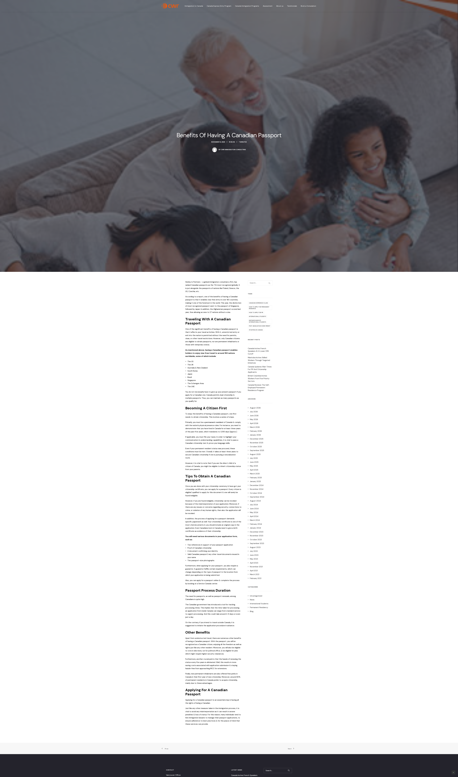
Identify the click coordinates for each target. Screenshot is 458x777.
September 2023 (257, 543)
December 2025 (256, 439)
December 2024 (256, 485)
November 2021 (256, 566)
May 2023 (254, 559)
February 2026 (256, 431)
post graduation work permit (259, 326)
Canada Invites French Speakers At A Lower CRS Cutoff (258, 351)
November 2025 (256, 442)
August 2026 (255, 408)
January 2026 (255, 435)
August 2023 (255, 547)
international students (257, 316)
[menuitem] (195, 6)
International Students (259, 603)
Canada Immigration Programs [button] (247, 6)
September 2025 (257, 450)
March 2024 (255, 520)
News (252, 600)
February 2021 (255, 578)
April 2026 (254, 423)
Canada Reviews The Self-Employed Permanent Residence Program (259, 388)
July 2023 (254, 551)
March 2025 (255, 473)
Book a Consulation (308, 6)
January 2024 (255, 528)
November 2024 (256, 489)
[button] (269, 283)
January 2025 (255, 481)
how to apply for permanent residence (259, 307)
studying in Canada (256, 330)
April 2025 (254, 470)
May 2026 (254, 419)
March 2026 (255, 427)
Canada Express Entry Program (219, 6)
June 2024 (254, 508)
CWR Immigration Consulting (233, 150)
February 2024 (256, 524)
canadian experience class (258, 303)
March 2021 (254, 574)
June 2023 (254, 555)
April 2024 (254, 516)
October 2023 (256, 539)
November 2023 (256, 535)
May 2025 (254, 466)
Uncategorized (256, 596)
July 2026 (254, 411)
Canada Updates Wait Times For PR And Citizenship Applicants (260, 369)
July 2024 (254, 504)
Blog (233, 142)
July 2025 (254, 458)
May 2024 (254, 512)
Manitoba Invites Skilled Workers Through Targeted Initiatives (259, 360)
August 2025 (255, 454)
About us (279, 6)
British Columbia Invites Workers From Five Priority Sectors (258, 378)
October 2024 (256, 493)
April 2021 (254, 570)
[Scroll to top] (453, 772)
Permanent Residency (259, 607)
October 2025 (256, 446)
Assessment (267, 6)
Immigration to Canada (194, 6)
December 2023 (256, 532)
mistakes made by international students (257, 321)
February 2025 (256, 477)
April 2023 (254, 563)
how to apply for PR (256, 312)
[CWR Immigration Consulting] (170, 6)
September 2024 (257, 497)
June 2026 (254, 415)
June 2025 (254, 462)
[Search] (260, 282)
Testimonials (292, 6)
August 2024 (255, 501)
